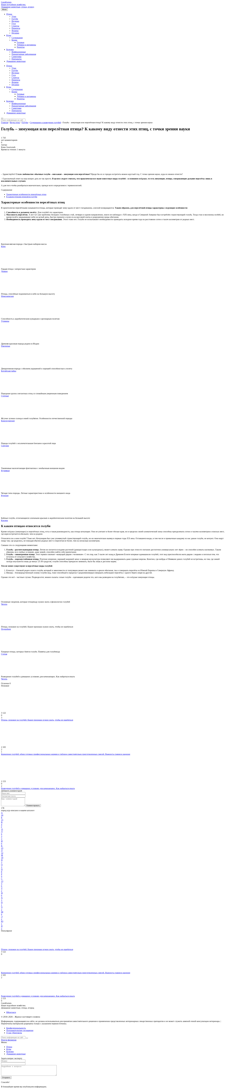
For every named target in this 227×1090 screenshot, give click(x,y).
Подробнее (6, 629)
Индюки (15, 21)
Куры (8, 35)
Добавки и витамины (26, 45)
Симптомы (16, 56)
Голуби (15, 19)
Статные (5, 396)
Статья (4, 654)
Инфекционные (19, 52)
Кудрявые (5, 470)
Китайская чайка (8, 371)
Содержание (17, 38)
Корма (14, 40)
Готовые (20, 42)
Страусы (15, 26)
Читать (4, 604)
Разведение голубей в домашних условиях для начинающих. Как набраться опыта (38, 788)
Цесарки (15, 33)
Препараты (17, 59)
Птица (9, 14)
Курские (5, 495)
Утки (14, 16)
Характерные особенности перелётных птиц (26, 194)
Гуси (14, 23)
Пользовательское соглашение (19, 1030)
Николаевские (7, 296)
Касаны (4, 520)
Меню (4, 9)
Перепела (16, 28)
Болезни (10, 49)
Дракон (4, 271)
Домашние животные (16, 61)
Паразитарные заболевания (24, 54)
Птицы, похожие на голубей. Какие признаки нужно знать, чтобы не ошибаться (37, 720)
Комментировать (33, 806)
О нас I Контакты (14, 1033)
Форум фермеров (8, 1040)
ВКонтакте (11, 1012)
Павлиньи (5, 346)
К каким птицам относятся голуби (21, 197)
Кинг (3, 246)
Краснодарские (8, 421)
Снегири (5, 446)
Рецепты (21, 47)
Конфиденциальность (16, 1028)
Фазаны (15, 30)
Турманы (5, 321)
